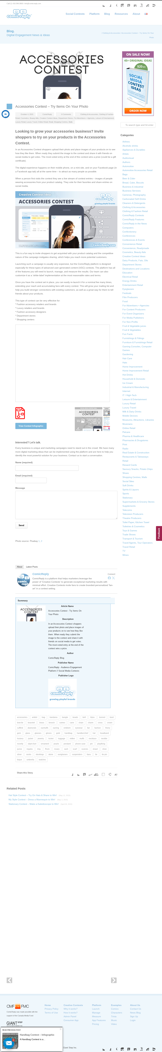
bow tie (20, 723)
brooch (52, 723)
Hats (124, 362)
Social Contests (75, 14)
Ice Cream (127, 383)
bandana (53, 717)
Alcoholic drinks (130, 146)
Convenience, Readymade (135, 248)
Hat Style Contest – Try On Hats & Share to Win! (39, 795)
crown (109, 723)
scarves (84, 749)
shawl (95, 749)
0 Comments (66, 114)
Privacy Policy (51, 1009)
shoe (104, 749)
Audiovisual (128, 158)
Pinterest (146, 3)
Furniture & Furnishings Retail (137, 342)
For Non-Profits (130, 322)
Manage (96, 1012)
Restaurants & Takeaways (135, 456)
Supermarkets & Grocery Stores (138, 502)
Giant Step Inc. (70, 1047)
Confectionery (129, 231)
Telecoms (127, 510)
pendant (67, 744)
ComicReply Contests (133, 215)
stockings (40, 754)
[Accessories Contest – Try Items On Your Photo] (62, 75)
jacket (30, 738)
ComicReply (47, 114)
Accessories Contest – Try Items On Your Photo (51, 106)
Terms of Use (51, 1012)
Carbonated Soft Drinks (134, 199)
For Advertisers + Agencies (84, 118)
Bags (125, 174)
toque (19, 760)
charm (90, 723)
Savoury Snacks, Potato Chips (137, 469)
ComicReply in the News (134, 223)
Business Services (131, 190)
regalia (30, 749)
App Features (99, 1020)
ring (38, 749)
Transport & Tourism (132, 538)
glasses (38, 733)
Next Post (114, 980)
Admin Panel (70, 1016)
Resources (121, 14)
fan (88, 728)
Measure (96, 1016)
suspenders (77, 754)
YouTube (139, 3)
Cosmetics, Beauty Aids (30, 118)
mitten (72, 738)
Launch (96, 1009)
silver (19, 754)
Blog (107, 14)
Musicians (127, 424)
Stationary (127, 497)
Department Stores (65, 118)
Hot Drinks (127, 374)
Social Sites (128, 481)
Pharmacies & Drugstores (135, 440)
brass (41, 723)
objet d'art (32, 744)
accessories (22, 717)
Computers (128, 227)
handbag (68, 733)
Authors (126, 162)
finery (107, 728)
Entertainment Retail (132, 285)
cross (100, 723)
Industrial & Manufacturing (135, 387)
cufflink (20, 728)
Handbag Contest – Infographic (37, 1034)
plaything (101, 744)
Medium (133, 3)
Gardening (127, 354)
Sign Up (134, 1016)
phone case (80, 744)
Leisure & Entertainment (105, 118)
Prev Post (9, 980)
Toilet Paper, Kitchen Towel (135, 522)
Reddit (89, 773)
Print (124, 444)
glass (27, 733)
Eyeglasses (128, 289)
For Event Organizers (133, 313)
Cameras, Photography (134, 195)
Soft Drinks (127, 485)
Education (127, 272)
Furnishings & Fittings (133, 338)
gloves (49, 733)
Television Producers (132, 514)
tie (96, 754)
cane (72, 723)
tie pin (104, 754)
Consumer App (71, 1020)
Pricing (95, 1024)
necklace (93, 738)
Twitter (101, 3)
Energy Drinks (129, 281)
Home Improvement (132, 366)
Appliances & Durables (133, 149)
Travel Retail (128, 547)
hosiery (20, 738)
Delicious (101, 773)
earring (56, 728)
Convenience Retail (132, 244)
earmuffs (44, 728)
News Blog (135, 1012)
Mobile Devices (130, 415)
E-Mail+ (114, 773)
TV (123, 551)
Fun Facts (127, 334)
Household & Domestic (133, 379)
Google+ (114, 3)
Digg (95, 773)
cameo (62, 723)
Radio (125, 448)
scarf (75, 749)
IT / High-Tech (129, 395)
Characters (116, 1012)
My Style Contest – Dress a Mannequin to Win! (38, 799)
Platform (94, 14)
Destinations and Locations (136, 268)
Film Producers (130, 297)
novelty (20, 744)
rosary (56, 749)
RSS (152, 3)
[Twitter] (113, 578)
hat (94, 733)
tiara (89, 754)
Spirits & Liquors (130, 489)
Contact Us (135, 1009)
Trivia (113, 1016)
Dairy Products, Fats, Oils (135, 260)
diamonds (32, 728)
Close (61, 1029)
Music (114, 1020)
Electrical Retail (130, 277)
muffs (82, 738)
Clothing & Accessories (111, 33)
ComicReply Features (133, 219)
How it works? (71, 1012)
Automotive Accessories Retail (137, 170)
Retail (51, 122)
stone (50, 754)
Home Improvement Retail (135, 370)
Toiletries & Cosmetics (133, 526)
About (136, 14)
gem (19, 733)
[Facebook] (109, 578)
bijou (92, 717)
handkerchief (82, 733)
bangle (65, 717)
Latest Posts (32, 567)
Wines (125, 555)
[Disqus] (62, 854)
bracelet (31, 723)
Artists (125, 154)
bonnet (102, 717)
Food (125, 301)
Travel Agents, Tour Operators (137, 542)
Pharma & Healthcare (133, 436)
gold (58, 733)
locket (50, 738)
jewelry (41, 738)
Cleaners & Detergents (133, 203)
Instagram (120, 3)
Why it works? (71, 1009)
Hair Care (127, 358)
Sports (125, 493)
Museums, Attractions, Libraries (138, 420)
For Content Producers (133, 309)
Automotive (128, 166)
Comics (114, 1009)
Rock (47, 749)
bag (43, 717)
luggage (61, 738)
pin (91, 744)
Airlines (126, 141)
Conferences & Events (133, 240)
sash (66, 749)
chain (81, 723)
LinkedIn (127, 3)
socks (28, 754)
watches (42, 760)
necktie (104, 738)
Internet (126, 391)
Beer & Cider (128, 178)
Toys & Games (129, 530)
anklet (34, 717)
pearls (56, 744)
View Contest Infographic (31, 426)
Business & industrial (132, 186)
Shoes (125, 473)
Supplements (129, 506)
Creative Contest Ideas (48, 118)
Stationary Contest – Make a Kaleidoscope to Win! (40, 804)
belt (84, 717)
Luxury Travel (31, 122)
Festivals (126, 293)
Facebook (108, 3)
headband (104, 733)
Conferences (128, 236)
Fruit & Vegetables (131, 330)
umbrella (30, 760)
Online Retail (43, 122)
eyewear (79, 728)
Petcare (126, 432)
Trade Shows (129, 534)
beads (75, 717)
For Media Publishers (133, 317)
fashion (97, 728)
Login (133, 1020)
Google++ (108, 773)
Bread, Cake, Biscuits (133, 182)
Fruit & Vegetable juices (134, 326)
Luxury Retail (20, 122)
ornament (45, 744)
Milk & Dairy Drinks (131, 411)
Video (114, 1024)
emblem (67, 728)
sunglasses (63, 754)
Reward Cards (129, 465)
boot (112, 717)
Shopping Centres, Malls (63, 122)
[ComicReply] (23, 580)
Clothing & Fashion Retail (135, 211)
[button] (8, 1043)
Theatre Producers (131, 518)
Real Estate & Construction (135, 452)
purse (19, 749)
